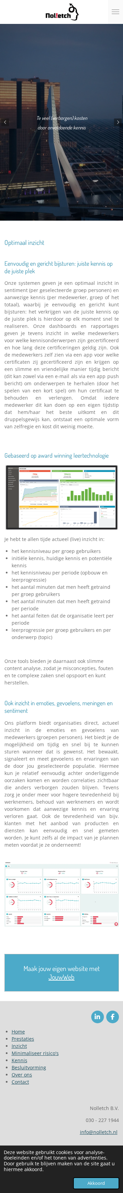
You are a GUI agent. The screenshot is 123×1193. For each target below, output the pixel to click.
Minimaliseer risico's (35, 1053)
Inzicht (19, 1046)
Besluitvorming (29, 1067)
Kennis (19, 1060)
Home (18, 1031)
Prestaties (23, 1039)
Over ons (22, 1074)
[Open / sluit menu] (115, 12)
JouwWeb (61, 977)
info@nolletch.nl (99, 1132)
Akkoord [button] (96, 1183)
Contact (20, 1082)
